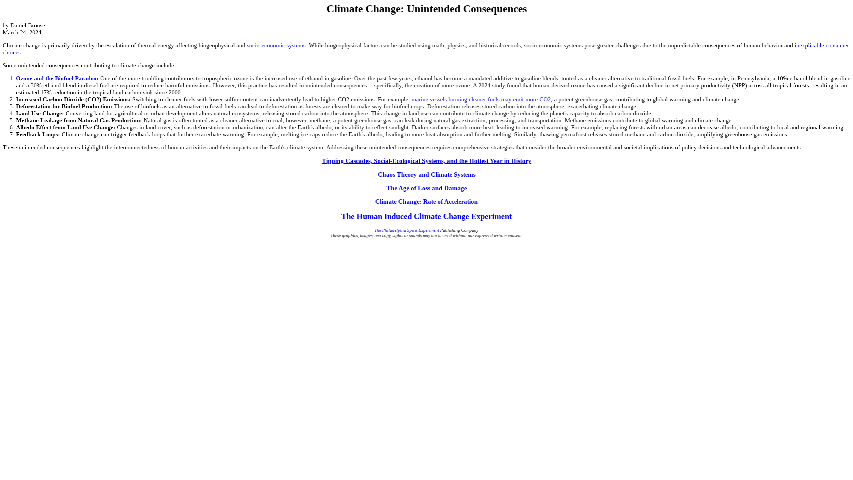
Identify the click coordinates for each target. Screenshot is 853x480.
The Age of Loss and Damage (427, 188)
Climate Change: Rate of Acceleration (426, 201)
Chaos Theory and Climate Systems (426, 174)
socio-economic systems (276, 45)
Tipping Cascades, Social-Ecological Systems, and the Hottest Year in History (426, 160)
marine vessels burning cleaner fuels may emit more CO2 (481, 99)
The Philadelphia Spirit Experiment (407, 230)
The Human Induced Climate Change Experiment (426, 216)
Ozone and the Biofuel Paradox (56, 78)
